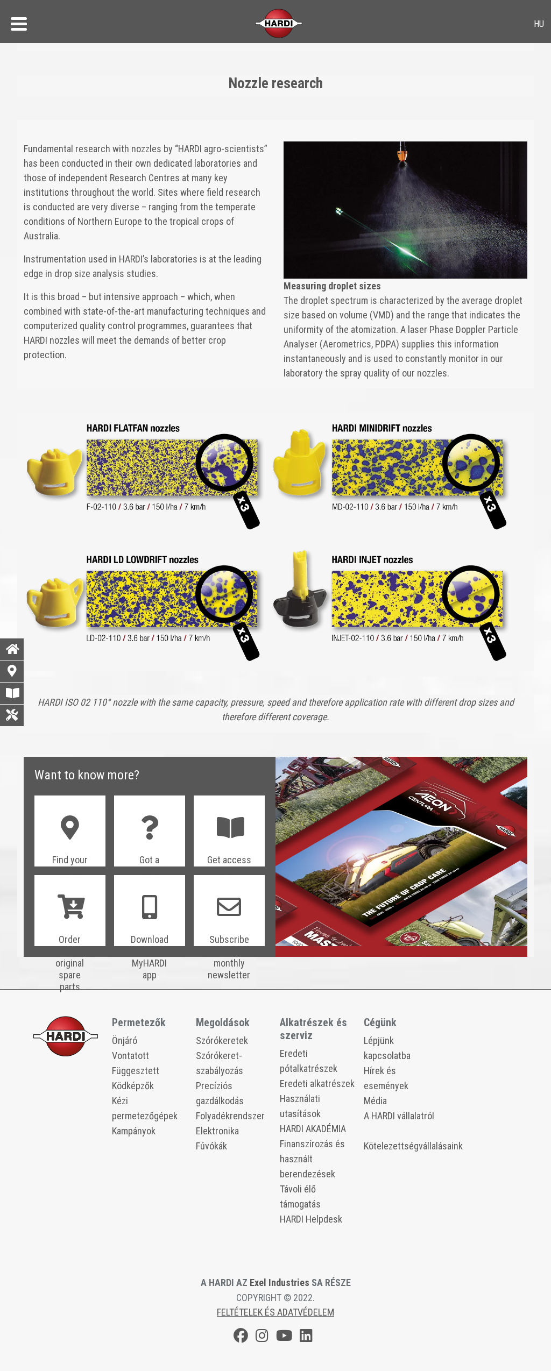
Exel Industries (279, 1282)
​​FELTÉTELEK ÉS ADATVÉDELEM (275, 1312)
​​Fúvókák (211, 1146)
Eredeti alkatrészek (317, 1083)
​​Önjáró (124, 1040)
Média (375, 1100)
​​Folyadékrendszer (230, 1115)
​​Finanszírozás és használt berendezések (312, 1159)
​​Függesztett (135, 1070)
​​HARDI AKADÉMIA (313, 1128)
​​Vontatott (130, 1055)
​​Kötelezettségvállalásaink (413, 1146)
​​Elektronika (217, 1130)
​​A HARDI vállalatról (399, 1115)
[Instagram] (262, 1337)
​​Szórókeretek (222, 1040)
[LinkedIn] (306, 1337)
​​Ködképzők (133, 1085)
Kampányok (134, 1130)
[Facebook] (241, 1337)
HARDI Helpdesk (311, 1219)
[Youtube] (284, 1337)
